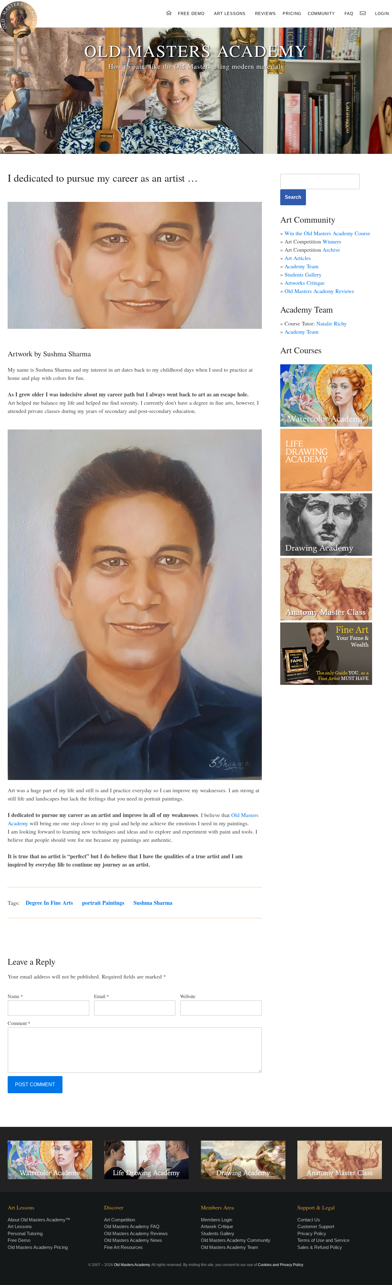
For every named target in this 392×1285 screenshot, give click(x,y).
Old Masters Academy (132, 1265)
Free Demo (19, 1240)
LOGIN (382, 13)
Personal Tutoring (25, 1233)
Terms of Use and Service (323, 1240)
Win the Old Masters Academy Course (327, 233)
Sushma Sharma (153, 903)
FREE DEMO (191, 13)
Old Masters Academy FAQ (132, 1226)
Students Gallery (303, 274)
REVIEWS (265, 13)
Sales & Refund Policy (319, 1247)
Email (101, 996)
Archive (331, 249)
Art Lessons (20, 1226)
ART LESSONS (230, 13)
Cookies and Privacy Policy (280, 1265)
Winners (331, 241)
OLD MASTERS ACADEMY (196, 50)
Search (293, 197)
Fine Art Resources (123, 1247)
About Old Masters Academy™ (39, 1219)
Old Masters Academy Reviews (319, 291)
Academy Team (301, 266)
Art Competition (119, 1219)
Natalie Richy (331, 323)
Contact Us (308, 1219)
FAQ (349, 13)
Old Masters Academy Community (235, 1240)
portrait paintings (103, 903)
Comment (19, 1023)
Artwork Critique (217, 1226)
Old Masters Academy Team (229, 1247)
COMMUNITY (321, 13)
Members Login (216, 1219)
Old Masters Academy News (133, 1240)
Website (187, 996)
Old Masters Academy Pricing (38, 1247)
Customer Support (315, 1226)
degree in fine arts (49, 903)
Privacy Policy (311, 1233)
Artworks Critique (305, 282)
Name (15, 996)
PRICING (292, 13)
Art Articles (298, 258)
